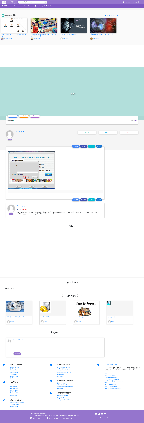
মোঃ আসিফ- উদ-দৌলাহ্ (8, 38)
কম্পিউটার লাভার (37, 38)
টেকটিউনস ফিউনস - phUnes (64, 372)
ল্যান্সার (29, 6)
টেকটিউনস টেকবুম (14, 372)
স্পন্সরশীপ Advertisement (111, 386)
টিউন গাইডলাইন (61, 383)
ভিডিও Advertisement (110, 375)
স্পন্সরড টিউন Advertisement (112, 379)
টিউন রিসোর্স (60, 388)
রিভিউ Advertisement (110, 383)
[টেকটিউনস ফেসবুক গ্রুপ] (99, 415)
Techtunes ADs (111, 365)
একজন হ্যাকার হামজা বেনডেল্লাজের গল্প (70, 34)
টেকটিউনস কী (13, 385)
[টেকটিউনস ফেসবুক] (96, 415)
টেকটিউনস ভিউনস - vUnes (63, 369)
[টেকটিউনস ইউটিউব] (105, 415)
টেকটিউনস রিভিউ (14, 371)
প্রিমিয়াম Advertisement (110, 384)
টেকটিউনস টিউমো (14, 406)
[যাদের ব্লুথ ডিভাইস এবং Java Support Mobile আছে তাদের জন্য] (120, 308)
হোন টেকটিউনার (13, 387)
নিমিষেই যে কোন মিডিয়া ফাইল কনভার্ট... (16, 317)
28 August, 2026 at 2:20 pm (19, 340)
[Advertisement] (72, 56)
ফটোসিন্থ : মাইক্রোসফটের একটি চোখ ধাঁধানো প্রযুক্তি (101, 34)
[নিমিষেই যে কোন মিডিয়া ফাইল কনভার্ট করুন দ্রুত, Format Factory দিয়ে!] (19, 308)
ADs (51, 6)
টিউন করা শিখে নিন (14, 390)
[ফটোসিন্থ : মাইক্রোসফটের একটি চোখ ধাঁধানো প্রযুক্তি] (103, 25)
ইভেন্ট (41, 6)
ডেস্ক (18, 6)
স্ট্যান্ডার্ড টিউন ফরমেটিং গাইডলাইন (65, 387)
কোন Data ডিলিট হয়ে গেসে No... (48, 317)
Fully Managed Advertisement (113, 388)
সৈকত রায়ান (65, 38)
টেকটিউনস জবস (13, 378)
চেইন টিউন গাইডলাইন (62, 385)
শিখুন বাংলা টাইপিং (14, 388)
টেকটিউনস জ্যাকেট (14, 367)
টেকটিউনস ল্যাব (13, 374)
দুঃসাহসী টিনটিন (96, 38)
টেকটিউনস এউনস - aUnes (63, 371)
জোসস (99, 146)
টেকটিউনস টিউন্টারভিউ (62, 395)
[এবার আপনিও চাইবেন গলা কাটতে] (86, 308)
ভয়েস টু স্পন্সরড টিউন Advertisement (114, 381)
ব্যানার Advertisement (110, 374)
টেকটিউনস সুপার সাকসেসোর (63, 399)
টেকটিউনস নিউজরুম (14, 376)
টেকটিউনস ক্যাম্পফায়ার (62, 401)
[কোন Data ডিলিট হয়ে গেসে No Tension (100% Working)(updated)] (53, 308)
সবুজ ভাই (20, 131)
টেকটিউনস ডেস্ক (13, 369)
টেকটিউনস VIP (60, 397)
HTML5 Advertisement (111, 377)
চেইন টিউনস (60, 376)
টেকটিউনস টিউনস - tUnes (63, 367)
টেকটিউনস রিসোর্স (14, 392)
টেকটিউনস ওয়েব (36, 418)
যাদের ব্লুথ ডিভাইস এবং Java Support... (117, 317)
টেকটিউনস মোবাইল (53, 418)
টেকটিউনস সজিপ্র (14, 394)
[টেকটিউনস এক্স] (102, 415)
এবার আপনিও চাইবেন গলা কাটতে (82, 317)
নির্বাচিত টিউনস (60, 374)
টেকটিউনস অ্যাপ (68, 418)
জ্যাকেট (8, 6)
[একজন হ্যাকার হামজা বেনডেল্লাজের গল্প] (74, 25)
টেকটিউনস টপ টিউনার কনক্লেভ (17, 402)
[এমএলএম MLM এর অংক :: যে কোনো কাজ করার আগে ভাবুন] (14, 25)
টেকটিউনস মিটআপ (14, 404)
